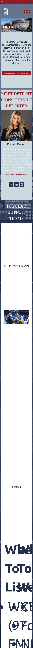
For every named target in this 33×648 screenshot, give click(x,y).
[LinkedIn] (16, 184)
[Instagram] (22, 184)
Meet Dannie (10, 174)
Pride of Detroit (22, 174)
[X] (11, 184)
